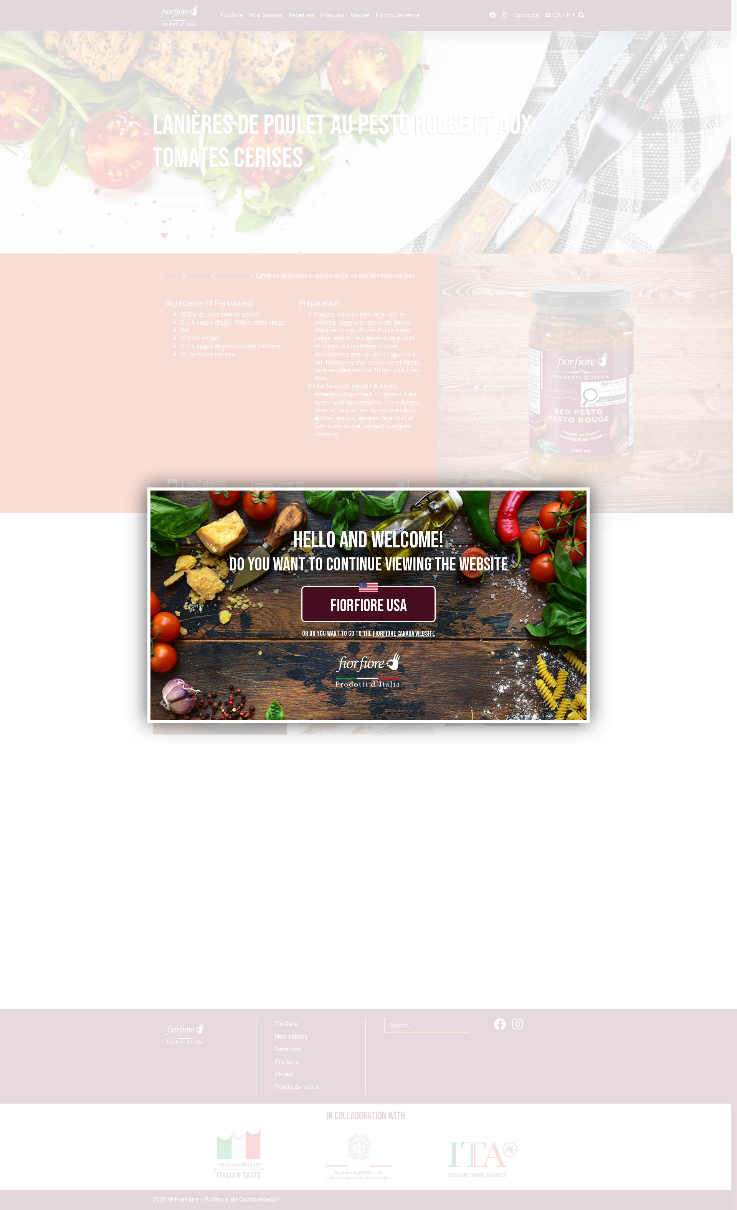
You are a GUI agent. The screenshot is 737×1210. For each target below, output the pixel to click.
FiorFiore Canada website (404, 634)
